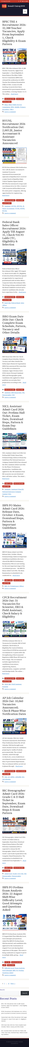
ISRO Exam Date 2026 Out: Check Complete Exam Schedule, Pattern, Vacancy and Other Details (14, 324)
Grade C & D (16, 874)
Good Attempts (7, 970)
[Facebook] (18, 1)
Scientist (5, 687)
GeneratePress (14, 1043)
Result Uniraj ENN (16, 6)
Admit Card (8, 483)
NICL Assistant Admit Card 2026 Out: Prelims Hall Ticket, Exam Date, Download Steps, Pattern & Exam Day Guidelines (13, 417)
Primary (22, 107)
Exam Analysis (20, 968)
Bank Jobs (7, 303)
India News (20, 98)
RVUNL (4, 211)
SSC (22, 874)
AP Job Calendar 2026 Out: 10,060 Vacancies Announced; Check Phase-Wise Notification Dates (14, 706)
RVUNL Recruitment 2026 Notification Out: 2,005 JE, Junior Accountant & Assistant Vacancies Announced (13, 132)
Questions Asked (7, 973)
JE (23, 206)
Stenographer (6, 395)
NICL (9, 494)
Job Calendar (6, 779)
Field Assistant (16, 684)
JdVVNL (19, 206)
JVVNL (17, 208)
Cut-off (7, 962)
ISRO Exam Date (16, 393)
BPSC (12, 107)
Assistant (7, 206)
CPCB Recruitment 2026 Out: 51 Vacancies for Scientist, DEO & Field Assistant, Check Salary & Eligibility (14, 607)
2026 (5, 777)
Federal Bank (15, 303)
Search (2, 990)
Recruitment (7, 101)
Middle (17, 107)
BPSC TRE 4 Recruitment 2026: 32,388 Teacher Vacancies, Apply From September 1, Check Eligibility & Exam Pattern (14, 33)
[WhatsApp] (26, 1)
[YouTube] (22, 1)
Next (13, 983)
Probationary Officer (17, 586)
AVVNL (13, 206)
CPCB (6, 684)
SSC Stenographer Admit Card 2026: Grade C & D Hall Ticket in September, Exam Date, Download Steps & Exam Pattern (13, 802)
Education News (10, 98)
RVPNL (22, 208)
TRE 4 (11, 109)
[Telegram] (24, 1)
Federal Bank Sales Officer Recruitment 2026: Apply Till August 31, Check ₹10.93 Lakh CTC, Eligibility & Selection (14, 233)
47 (9, 983)
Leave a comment (10, 112)
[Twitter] (20, 1)
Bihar (6, 105)
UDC (13, 395)
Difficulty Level (9, 968)
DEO (9, 684)
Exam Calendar (21, 771)
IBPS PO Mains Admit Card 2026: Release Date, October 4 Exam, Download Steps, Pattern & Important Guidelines (13, 517)
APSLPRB (18, 777)
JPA (23, 393)
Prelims (21, 970)
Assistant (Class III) (17, 489)
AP (9, 777)
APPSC (12, 777)
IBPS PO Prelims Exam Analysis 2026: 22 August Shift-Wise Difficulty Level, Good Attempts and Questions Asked (12, 898)
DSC (23, 777)
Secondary (5, 109)
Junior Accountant (8, 208)
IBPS (5, 586)
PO (9, 586)
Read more (14, 94)
